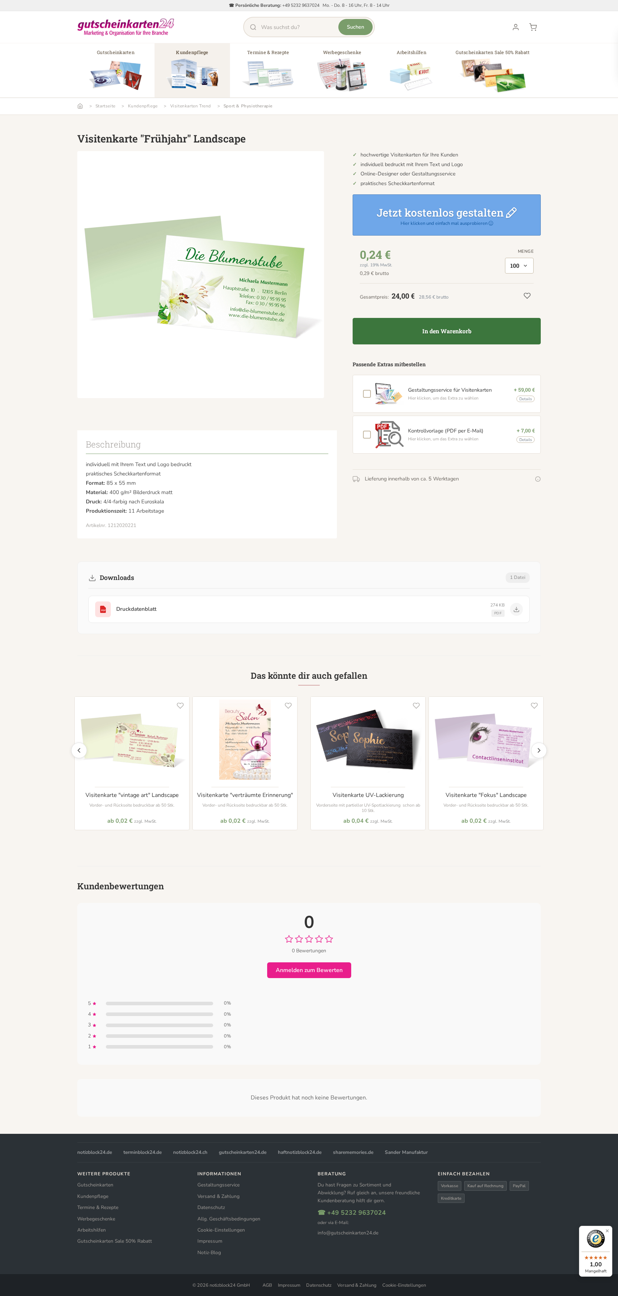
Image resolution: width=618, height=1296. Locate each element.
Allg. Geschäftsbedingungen (228, 1218)
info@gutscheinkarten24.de (348, 1232)
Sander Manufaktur (406, 1152)
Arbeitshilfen (91, 1230)
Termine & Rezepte (97, 1207)
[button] (115, 73)
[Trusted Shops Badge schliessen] (607, 1231)
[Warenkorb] (533, 27)
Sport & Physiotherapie (248, 106)
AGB (267, 1285)
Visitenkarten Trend (190, 106)
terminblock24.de (142, 1152)
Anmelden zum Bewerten (309, 970)
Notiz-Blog (209, 1252)
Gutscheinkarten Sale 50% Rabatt (114, 1241)
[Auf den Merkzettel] (180, 705)
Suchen (355, 26)
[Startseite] (80, 106)
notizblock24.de (94, 1152)
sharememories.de (353, 1152)
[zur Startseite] (126, 27)
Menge (526, 251)
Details (525, 399)
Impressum (209, 1241)
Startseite (105, 106)
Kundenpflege (143, 106)
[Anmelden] (516, 27)
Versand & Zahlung (218, 1196)
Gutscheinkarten (95, 1184)
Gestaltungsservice (218, 1184)
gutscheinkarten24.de (242, 1152)
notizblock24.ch (190, 1152)
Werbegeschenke (96, 1218)
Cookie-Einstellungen (221, 1230)
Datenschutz (211, 1207)
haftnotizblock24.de (300, 1152)
